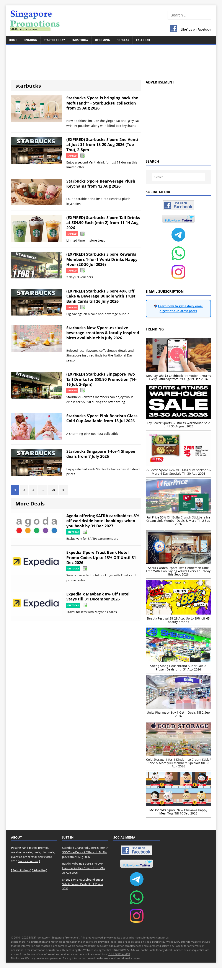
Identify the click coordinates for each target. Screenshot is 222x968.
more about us (28, 861)
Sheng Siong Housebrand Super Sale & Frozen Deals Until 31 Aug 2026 (82, 884)
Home (13, 40)
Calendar (143, 40)
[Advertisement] (111, 60)
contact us (162, 937)
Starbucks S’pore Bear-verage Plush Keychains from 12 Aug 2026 (100, 183)
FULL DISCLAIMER (119, 954)
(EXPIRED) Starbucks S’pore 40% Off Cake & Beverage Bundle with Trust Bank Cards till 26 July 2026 (100, 296)
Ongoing (30, 40)
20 (53, 490)
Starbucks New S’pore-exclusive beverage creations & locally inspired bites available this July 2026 (102, 332)
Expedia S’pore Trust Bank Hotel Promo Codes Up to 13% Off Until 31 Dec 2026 (101, 557)
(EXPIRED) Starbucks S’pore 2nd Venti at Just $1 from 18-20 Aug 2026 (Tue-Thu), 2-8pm (102, 144)
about (124, 937)
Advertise (39, 870)
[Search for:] (189, 15)
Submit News (21, 870)
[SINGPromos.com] (111, 20)
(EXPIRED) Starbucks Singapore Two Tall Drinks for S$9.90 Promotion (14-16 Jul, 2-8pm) (101, 379)
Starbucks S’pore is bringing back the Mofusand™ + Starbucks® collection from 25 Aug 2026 (102, 103)
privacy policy (112, 937)
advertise (134, 937)
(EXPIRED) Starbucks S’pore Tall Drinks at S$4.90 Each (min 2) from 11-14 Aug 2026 (103, 222)
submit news (148, 937)
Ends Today (80, 40)
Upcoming (102, 40)
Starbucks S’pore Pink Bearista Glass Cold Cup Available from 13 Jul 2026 (101, 418)
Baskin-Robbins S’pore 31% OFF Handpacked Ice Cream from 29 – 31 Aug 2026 (83, 868)
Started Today (54, 40)
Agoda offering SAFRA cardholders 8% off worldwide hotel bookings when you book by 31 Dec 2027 (102, 520)
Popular (123, 40)
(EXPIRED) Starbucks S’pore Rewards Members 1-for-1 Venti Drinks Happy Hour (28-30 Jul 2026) (101, 259)
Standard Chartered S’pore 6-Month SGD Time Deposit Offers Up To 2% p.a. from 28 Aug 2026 (85, 852)
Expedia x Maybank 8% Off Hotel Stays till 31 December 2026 (98, 596)
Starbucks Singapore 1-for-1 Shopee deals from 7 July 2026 (100, 454)
